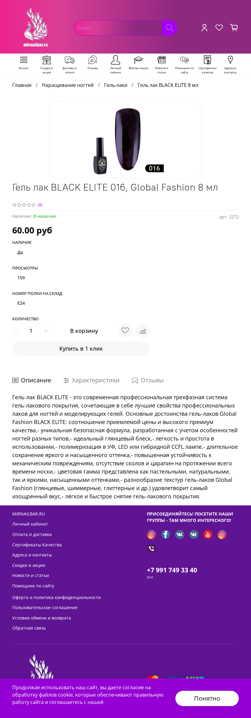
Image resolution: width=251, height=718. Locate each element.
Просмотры (25, 268)
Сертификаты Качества (37, 545)
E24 (21, 303)
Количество (25, 319)
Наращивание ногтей (68, 85)
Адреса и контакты (32, 555)
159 (21, 278)
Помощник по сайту (33, 586)
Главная (22, 85)
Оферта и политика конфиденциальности (56, 597)
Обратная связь (29, 628)
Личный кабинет (30, 524)
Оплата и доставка (32, 534)
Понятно (207, 698)
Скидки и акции (28, 565)
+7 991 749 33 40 (172, 570)
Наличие (22, 242)
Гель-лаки (115, 85)
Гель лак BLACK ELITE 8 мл (168, 85)
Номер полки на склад (37, 293)
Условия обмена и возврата (41, 618)
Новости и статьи (30, 575)
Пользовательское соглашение (44, 607)
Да (20, 252)
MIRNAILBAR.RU (28, 514)
